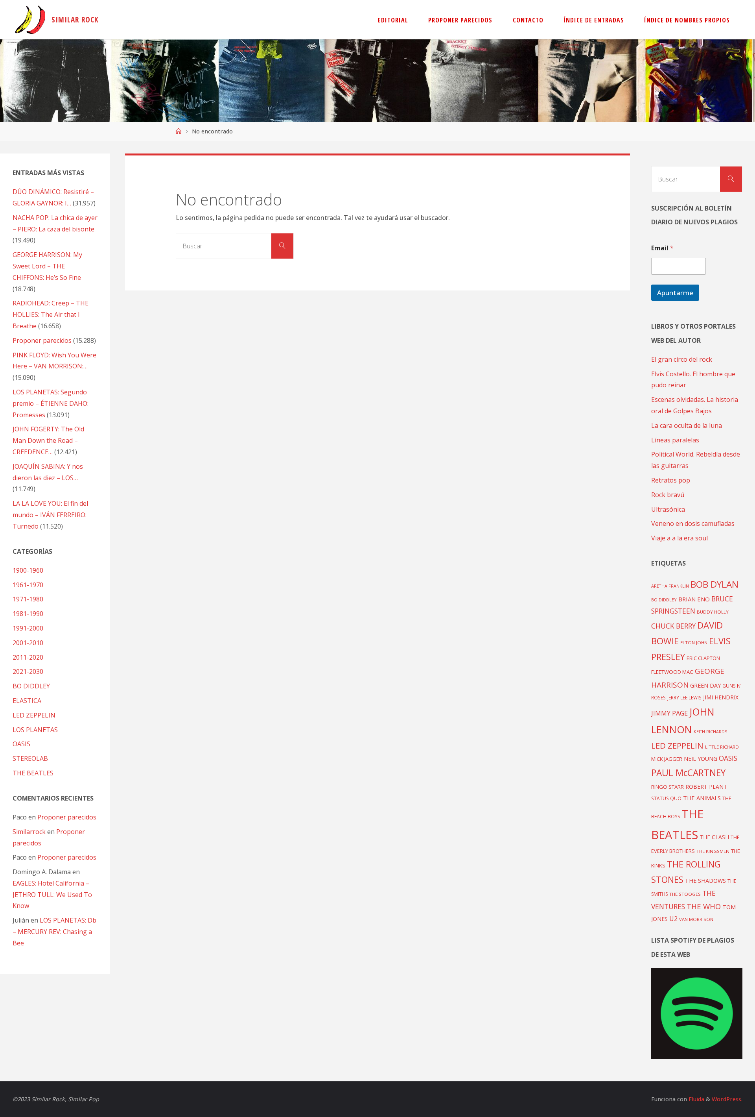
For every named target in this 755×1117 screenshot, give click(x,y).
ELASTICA (27, 700)
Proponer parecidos (66, 817)
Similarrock (29, 831)
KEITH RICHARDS (710, 731)
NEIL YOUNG (700, 758)
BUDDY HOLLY (713, 612)
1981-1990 (28, 613)
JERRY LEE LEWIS (684, 697)
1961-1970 (28, 585)
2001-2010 (28, 642)
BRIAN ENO (694, 599)
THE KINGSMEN (712, 851)
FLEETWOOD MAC (672, 671)
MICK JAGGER (666, 758)
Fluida (695, 1099)
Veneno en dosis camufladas (693, 523)
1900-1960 (28, 570)
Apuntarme (675, 292)
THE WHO (704, 906)
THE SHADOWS (705, 880)
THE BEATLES (33, 773)
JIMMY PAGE (669, 713)
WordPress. (727, 1099)
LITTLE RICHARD (722, 747)
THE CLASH (714, 837)
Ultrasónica (668, 509)
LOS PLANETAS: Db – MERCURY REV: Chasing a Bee (54, 931)
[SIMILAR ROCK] (30, 19)
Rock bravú (667, 494)
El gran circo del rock (681, 359)
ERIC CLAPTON (703, 658)
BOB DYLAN (714, 584)
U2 (673, 918)
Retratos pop (670, 480)
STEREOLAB (30, 758)
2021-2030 (28, 671)
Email (662, 248)
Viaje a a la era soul (679, 538)
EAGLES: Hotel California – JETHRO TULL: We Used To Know (52, 894)
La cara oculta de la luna (686, 425)
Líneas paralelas (675, 440)
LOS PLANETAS (35, 729)
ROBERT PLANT (706, 786)
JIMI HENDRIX (720, 697)
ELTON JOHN (693, 642)
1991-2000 (28, 628)
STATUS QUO (666, 798)
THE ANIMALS (702, 798)
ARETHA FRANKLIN (670, 586)
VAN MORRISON (696, 919)
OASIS (21, 744)
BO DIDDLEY (31, 686)
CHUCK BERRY (673, 626)
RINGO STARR (667, 786)
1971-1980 (28, 599)
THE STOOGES (685, 894)
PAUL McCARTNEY (688, 773)
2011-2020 (28, 657)
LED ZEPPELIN (34, 715)
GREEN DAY (705, 685)
